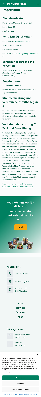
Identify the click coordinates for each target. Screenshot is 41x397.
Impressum (33, 394)
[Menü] (38, 4)
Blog (20, 317)
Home (20, 303)
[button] (38, 355)
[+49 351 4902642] (10, 273)
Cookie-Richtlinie (9, 394)
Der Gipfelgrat (16, 3)
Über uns (20, 312)
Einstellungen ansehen (20, 389)
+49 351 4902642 (21, 273)
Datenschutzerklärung (22, 394)
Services (20, 308)
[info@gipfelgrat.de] (10, 281)
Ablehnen (20, 383)
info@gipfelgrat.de (22, 41)
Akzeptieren (20, 378)
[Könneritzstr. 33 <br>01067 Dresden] (10, 289)
